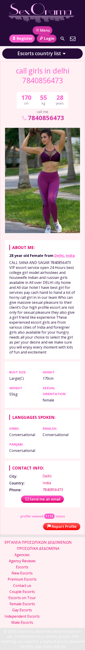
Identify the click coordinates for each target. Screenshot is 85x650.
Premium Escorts (22, 579)
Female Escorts (22, 603)
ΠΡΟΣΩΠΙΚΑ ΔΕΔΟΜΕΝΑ (38, 548)
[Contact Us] (73, 39)
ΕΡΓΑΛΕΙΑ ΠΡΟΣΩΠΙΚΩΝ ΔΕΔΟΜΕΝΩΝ (38, 542)
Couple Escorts (22, 591)
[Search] (62, 39)
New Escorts (22, 573)
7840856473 (46, 118)
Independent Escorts (22, 616)
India (70, 255)
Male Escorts (22, 622)
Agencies (22, 554)
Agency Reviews (22, 560)
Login (49, 38)
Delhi (59, 255)
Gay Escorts (22, 609)
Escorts (22, 567)
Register (24, 38)
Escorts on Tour (22, 597)
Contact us (22, 585)
